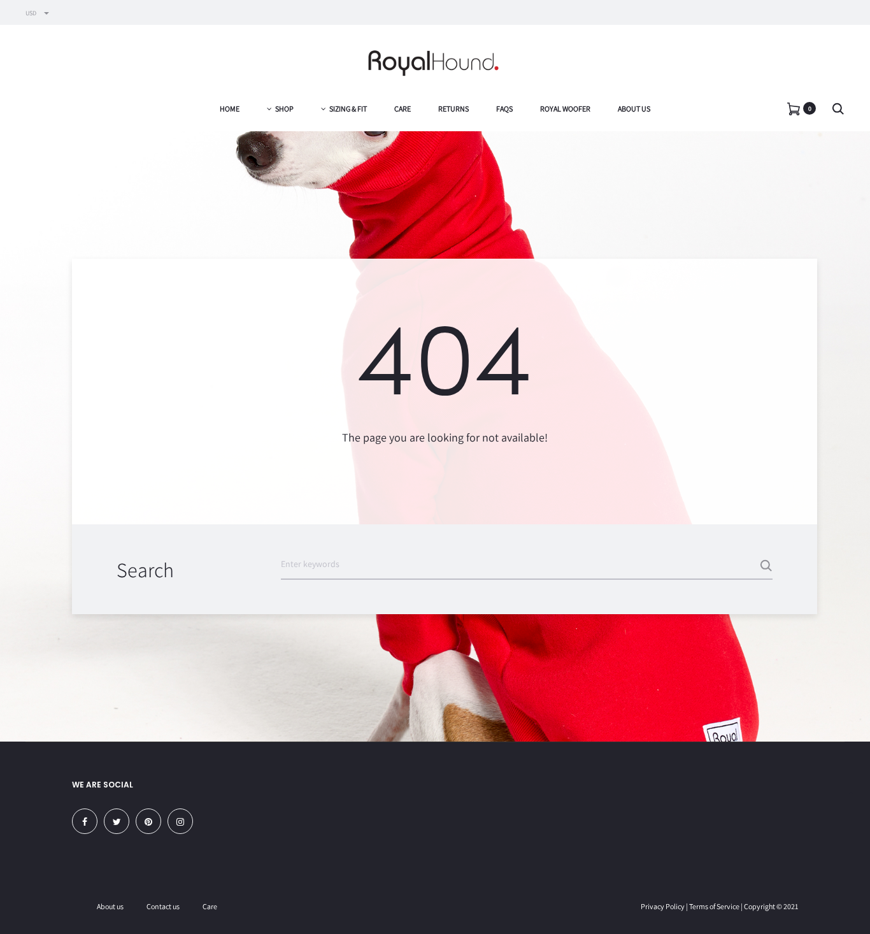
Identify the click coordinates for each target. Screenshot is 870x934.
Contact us (163, 906)
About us (634, 108)
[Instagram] (180, 821)
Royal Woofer (565, 108)
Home (229, 108)
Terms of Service (714, 906)
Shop (284, 108)
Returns (453, 108)
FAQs (504, 108)
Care (402, 108)
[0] (793, 108)
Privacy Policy (663, 906)
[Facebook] (84, 821)
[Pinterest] (148, 821)
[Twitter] (116, 821)
